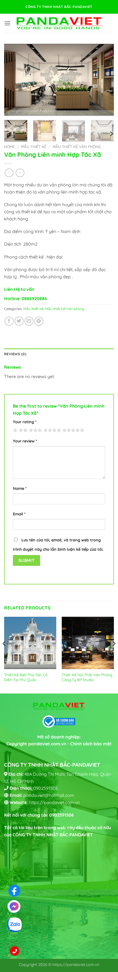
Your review (25, 441)
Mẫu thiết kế (33, 146)
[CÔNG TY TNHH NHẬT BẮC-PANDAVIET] (59, 23)
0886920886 (34, 298)
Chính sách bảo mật (91, 743)
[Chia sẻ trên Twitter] (19, 321)
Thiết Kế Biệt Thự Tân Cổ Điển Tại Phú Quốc (25, 677)
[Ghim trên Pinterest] (38, 321)
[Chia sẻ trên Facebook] (9, 321)
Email (19, 513)
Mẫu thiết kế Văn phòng (77, 146)
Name (20, 488)
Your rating (24, 421)
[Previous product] (20, 173)
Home (9, 146)
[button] (7, 23)
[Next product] (9, 173)
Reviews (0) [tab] (15, 354)
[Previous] (13, 80)
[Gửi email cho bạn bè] (28, 321)
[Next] (105, 80)
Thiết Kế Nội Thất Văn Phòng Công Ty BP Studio (87, 677)
